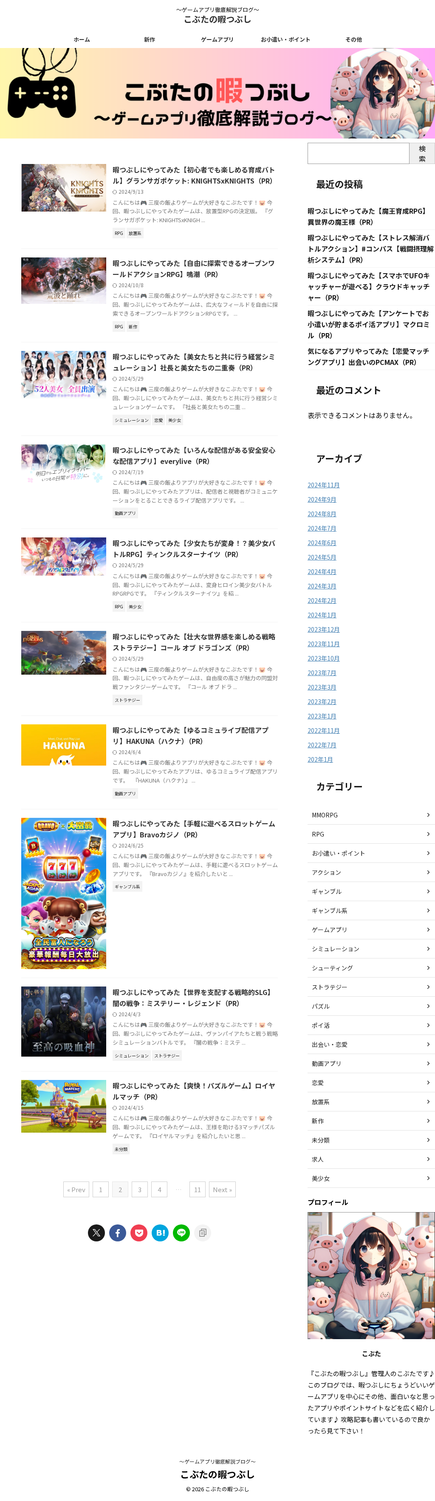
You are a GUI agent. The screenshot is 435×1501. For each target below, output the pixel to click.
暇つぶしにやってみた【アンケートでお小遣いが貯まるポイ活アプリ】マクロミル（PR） (369, 324)
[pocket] (138, 1232)
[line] (181, 1232)
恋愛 (318, 1082)
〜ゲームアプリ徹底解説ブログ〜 (217, 1461)
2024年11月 (324, 485)
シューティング (332, 968)
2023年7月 (322, 672)
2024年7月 (322, 528)
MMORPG (325, 815)
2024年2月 (322, 600)
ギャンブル (327, 891)
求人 (318, 1159)
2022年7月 (322, 745)
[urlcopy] (202, 1232)
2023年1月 (322, 716)
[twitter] (96, 1232)
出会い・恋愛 (329, 1044)
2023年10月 (324, 658)
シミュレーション (335, 948)
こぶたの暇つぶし (217, 19)
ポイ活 (321, 1025)
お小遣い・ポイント (286, 39)
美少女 (321, 1178)
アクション (326, 872)
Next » (222, 1189)
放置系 (321, 1101)
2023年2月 (322, 701)
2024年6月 (322, 542)
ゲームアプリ (217, 39)
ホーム (81, 39)
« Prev (76, 1189)
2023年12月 (324, 629)
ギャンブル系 (329, 910)
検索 (422, 153)
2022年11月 (324, 730)
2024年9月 (322, 499)
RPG (318, 834)
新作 (149, 39)
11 (197, 1189)
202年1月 (320, 759)
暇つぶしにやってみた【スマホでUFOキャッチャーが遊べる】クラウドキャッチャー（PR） (369, 286)
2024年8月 (322, 513)
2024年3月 (322, 586)
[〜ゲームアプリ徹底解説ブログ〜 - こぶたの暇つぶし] (160, 1232)
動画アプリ (327, 1063)
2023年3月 (322, 687)
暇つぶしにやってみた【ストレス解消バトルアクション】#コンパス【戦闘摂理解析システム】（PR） (371, 248)
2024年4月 (322, 571)
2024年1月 (322, 615)
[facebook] (117, 1232)
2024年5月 (322, 557)
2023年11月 (324, 643)
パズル (321, 1006)
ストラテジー (329, 987)
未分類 (321, 1140)
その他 (353, 39)
